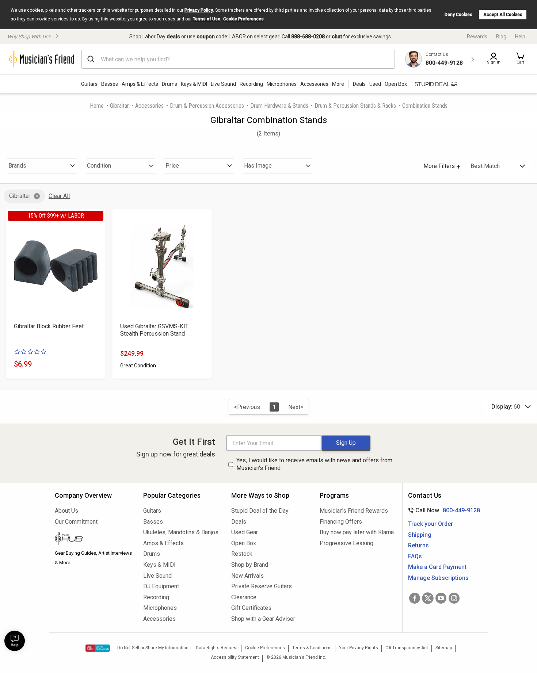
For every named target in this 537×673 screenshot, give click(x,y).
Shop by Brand (249, 564)
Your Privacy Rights (358, 647)
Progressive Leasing (346, 543)
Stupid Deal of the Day (260, 510)
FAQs (415, 556)
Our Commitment (76, 521)
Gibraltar (119, 105)
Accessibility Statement (235, 657)
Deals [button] (359, 84)
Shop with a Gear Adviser (263, 618)
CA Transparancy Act (406, 647)
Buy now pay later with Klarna (357, 532)
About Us (66, 510)
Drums (169, 84)
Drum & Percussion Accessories (207, 105)
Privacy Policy (198, 10)
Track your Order (430, 523)
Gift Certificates (251, 607)
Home (97, 105)
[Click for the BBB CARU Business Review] (97, 648)
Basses (109, 84)
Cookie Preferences (243, 19)
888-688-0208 (308, 36)
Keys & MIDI (194, 84)
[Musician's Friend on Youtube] (441, 598)
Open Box (243, 543)
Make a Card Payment (437, 566)
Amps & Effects (140, 84)
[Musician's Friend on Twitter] (427, 598)
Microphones (282, 84)
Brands (17, 165)
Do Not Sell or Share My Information (152, 647)
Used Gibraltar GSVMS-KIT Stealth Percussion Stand (154, 330)
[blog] (93, 539)
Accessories (314, 84)
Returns (418, 545)
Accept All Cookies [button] (502, 14)
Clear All (59, 195)
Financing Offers (341, 521)
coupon (206, 36)
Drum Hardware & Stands (279, 105)
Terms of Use (206, 19)
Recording (251, 84)
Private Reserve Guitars (261, 586)
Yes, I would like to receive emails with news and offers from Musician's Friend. (314, 464)
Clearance (243, 597)
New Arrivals (247, 575)
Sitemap (443, 647)
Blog (501, 36)
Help (520, 36)
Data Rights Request (217, 647)
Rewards (477, 36)
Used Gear (244, 532)
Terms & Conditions (312, 647)
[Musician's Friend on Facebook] (414, 598)
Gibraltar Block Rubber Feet (49, 326)
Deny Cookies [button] (458, 14)
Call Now (442, 510)
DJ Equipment (161, 586)
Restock (241, 553)
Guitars (89, 84)
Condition (99, 165)
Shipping (419, 534)
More (338, 84)
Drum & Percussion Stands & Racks (355, 105)
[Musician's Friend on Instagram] (454, 598)
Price (172, 165)
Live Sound (223, 84)
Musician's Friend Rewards (354, 510)
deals (173, 36)
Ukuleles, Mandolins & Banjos (180, 532)
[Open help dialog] (14, 641)
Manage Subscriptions (438, 577)
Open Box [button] (396, 84)
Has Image (258, 165)
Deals (238, 521)
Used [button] (375, 84)
